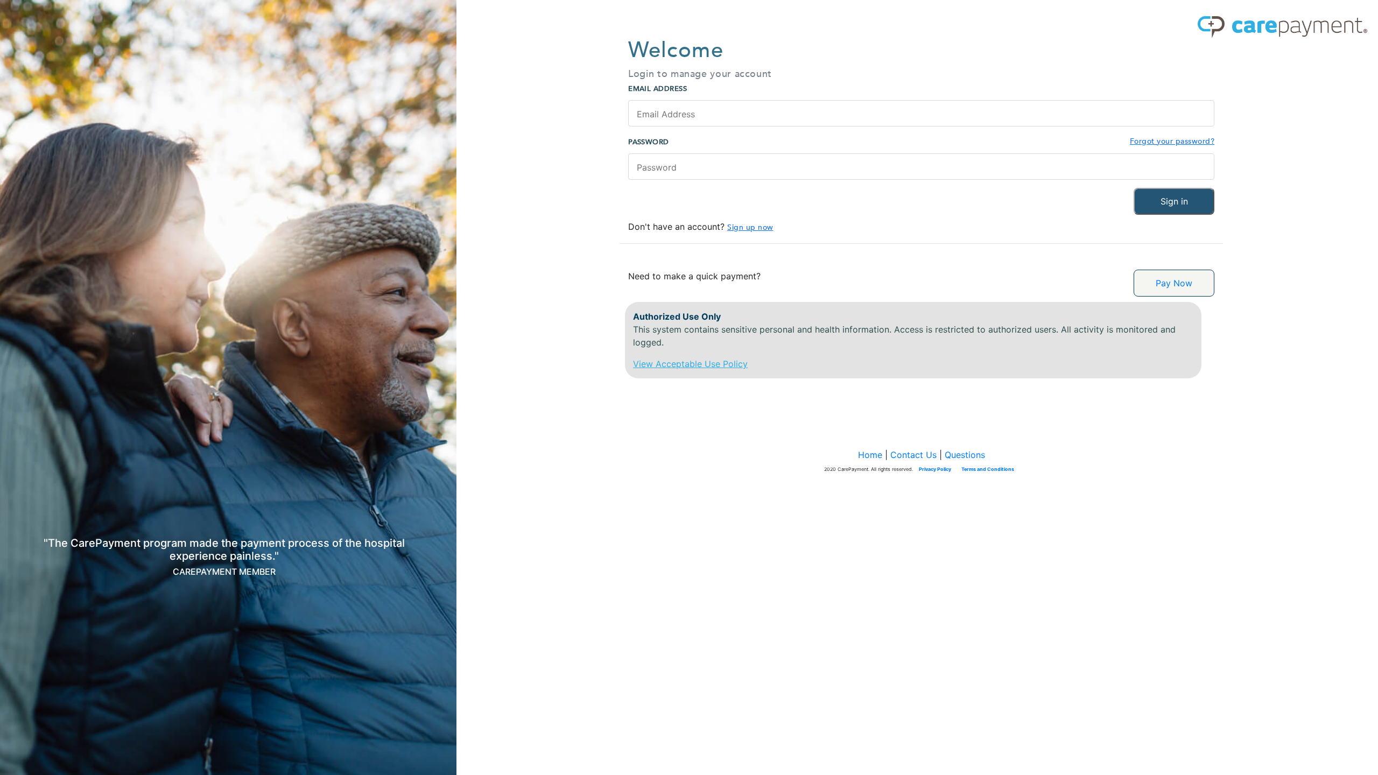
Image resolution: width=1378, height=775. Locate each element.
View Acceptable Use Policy (690, 363)
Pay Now (1174, 283)
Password (648, 142)
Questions (965, 454)
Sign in (1174, 201)
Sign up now (750, 227)
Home (870, 454)
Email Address (657, 89)
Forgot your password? (1172, 141)
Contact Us (913, 454)
